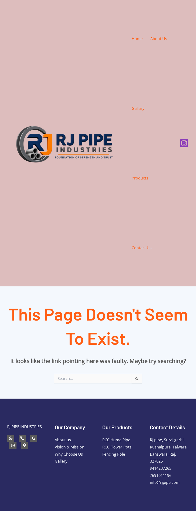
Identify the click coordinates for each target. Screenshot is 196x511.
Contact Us (142, 247)
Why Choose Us (69, 454)
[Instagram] (184, 143)
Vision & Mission (69, 447)
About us (63, 440)
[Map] (24, 445)
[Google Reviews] (33, 438)
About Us (158, 38)
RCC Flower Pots (116, 447)
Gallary (138, 108)
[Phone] (22, 438)
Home (137, 38)
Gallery (61, 461)
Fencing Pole (113, 454)
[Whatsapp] (10, 438)
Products (140, 178)
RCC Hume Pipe (116, 440)
